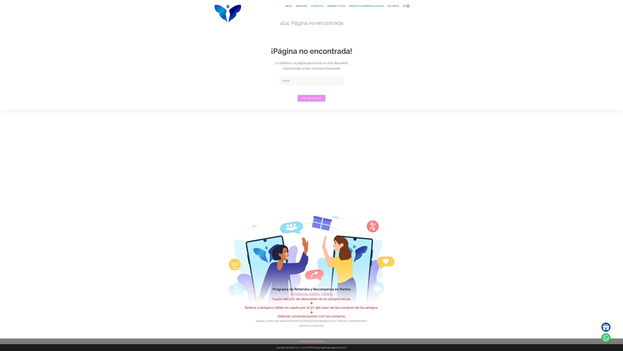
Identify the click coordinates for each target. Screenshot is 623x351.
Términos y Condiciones (311, 325)
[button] (606, 337)
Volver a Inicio (311, 98)
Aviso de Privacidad (311, 341)
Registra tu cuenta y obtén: (311, 294)
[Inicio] (300, 28)
